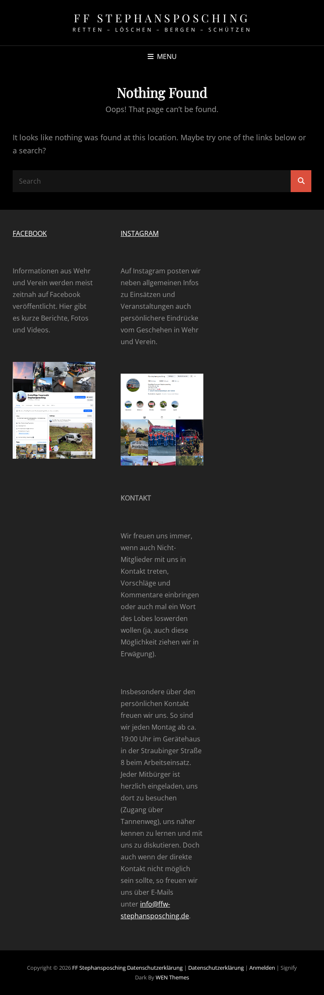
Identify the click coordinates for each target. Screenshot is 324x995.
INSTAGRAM (140, 233)
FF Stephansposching (162, 18)
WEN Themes (172, 977)
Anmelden (262, 967)
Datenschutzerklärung (155, 967)
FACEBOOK (30, 233)
